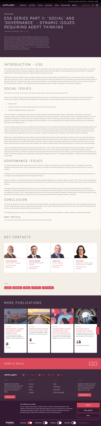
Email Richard (33, 268)
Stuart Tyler (56, 261)
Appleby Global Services (77, 1)
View (93, 363)
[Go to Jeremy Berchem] (15, 250)
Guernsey (18, 262)
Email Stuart (56, 267)
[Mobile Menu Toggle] (97, 5)
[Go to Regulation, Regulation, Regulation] (39, 316)
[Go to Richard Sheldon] (39, 250)
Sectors (31, 387)
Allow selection (88, 410)
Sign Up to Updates (58, 392)
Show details (82, 423)
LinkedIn (17, 287)
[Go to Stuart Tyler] (62, 250)
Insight (26, 31)
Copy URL (36, 287)
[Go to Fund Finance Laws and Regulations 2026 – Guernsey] (85, 316)
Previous (3, 331)
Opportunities (84, 395)
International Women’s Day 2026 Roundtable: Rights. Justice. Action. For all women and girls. (62, 331)
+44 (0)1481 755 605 (81, 266)
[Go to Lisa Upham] (85, 250)
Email (26, 287)
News (54, 384)
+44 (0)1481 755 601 (11, 265)
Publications (8, 13)
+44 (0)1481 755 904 (34, 266)
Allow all (88, 405)
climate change (30, 47)
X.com (8, 287)
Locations (31, 392)
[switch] (45, 423)
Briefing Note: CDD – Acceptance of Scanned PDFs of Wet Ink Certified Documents (15, 331)
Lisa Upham (80, 261)
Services (31, 384)
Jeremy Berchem (11, 261)
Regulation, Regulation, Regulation (38, 328)
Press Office (56, 389)
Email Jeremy (10, 267)
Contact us (10, 397)
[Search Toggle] (92, 5)
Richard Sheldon (34, 261)
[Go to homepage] (9, 5)
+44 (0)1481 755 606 (58, 265)
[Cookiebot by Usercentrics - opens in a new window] (10, 423)
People (31, 389)
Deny (88, 415)
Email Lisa (79, 268)
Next (97, 331)
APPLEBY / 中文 (93, 1)
